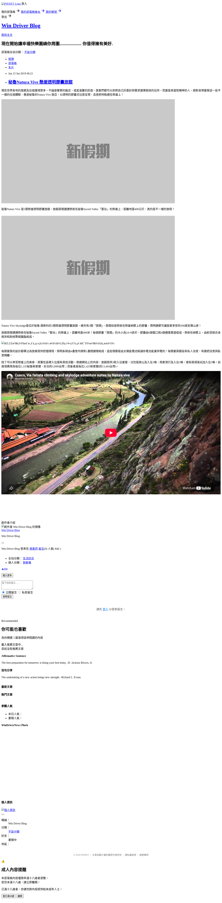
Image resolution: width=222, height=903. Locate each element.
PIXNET (85, 855)
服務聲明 (143, 855)
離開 (20, 896)
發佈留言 (7, 596)
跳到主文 (6, 34)
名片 (11, 67)
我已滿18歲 (8, 896)
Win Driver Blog (20, 25)
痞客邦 (33, 548)
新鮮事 (27, 562)
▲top (4, 568)
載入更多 (7, 575)
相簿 (11, 59)
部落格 (12, 63)
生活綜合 (28, 558)
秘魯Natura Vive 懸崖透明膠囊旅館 (40, 82)
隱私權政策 (130, 855)
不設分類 (29, 52)
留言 (41, 548)
